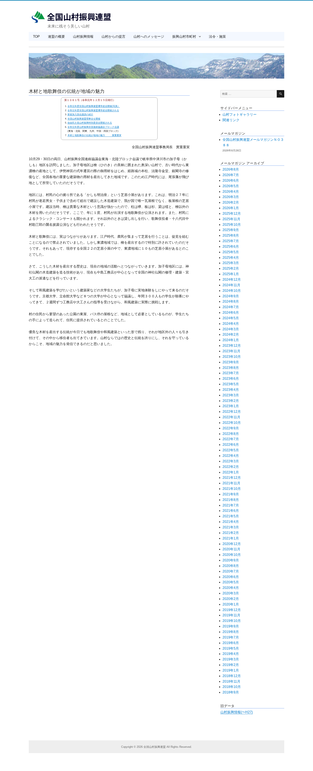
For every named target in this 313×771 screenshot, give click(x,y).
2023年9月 (231, 362)
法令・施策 (217, 36)
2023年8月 (231, 368)
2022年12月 (232, 411)
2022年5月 (231, 450)
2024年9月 (231, 296)
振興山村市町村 (184, 36)
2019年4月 (231, 654)
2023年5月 (231, 384)
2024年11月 (231, 285)
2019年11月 (231, 615)
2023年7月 (231, 373)
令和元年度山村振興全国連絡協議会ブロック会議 (93, 127)
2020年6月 (231, 577)
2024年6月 (231, 312)
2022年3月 (231, 461)
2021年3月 (231, 527)
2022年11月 (231, 417)
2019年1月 (231, 670)
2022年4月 (231, 455)
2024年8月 (231, 301)
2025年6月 (231, 246)
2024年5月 (231, 318)
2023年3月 (231, 395)
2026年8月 (231, 169)
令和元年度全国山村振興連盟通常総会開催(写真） (93, 106)
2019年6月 (231, 643)
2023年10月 (232, 356)
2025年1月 (231, 274)
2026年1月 (231, 208)
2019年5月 (231, 648)
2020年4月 (231, 588)
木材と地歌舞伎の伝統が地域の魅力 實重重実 (94, 135)
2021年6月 (231, 510)
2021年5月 (231, 516)
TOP (36, 36)
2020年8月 (231, 566)
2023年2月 (231, 401)
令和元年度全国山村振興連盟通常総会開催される (93, 110)
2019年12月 (232, 610)
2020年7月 (231, 571)
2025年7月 (231, 241)
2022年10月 (232, 422)
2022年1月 (231, 472)
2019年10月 (232, 621)
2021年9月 (231, 494)
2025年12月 (232, 213)
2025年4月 (231, 257)
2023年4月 (231, 389)
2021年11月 (231, 483)
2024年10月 (232, 290)
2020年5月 (231, 582)
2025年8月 (231, 235)
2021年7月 (231, 505)
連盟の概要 (56, 36)
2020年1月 (231, 604)
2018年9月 (231, 692)
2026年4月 (231, 191)
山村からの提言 (113, 36)
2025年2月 (231, 268)
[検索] (280, 94)
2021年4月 (231, 522)
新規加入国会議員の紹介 (80, 114)
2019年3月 (231, 659)
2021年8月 (231, 500)
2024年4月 (231, 323)
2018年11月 (231, 681)
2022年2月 (231, 467)
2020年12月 (232, 544)
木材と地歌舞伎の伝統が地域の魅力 (67, 90)
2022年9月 (231, 428)
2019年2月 (231, 665)
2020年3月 (231, 593)
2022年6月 (231, 444)
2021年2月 (231, 533)
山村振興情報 (83, 36)
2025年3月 (231, 263)
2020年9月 (231, 560)
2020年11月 (231, 549)
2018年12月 (232, 676)
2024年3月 (231, 329)
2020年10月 (232, 555)
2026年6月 (231, 180)
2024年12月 (232, 279)
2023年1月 (231, 406)
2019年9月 (231, 626)
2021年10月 (232, 489)
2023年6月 (231, 378)
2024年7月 (231, 307)
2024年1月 (231, 340)
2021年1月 (231, 538)
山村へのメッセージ (149, 36)
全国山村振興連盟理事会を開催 (83, 118)
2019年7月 (231, 637)
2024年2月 (231, 334)
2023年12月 (232, 345)
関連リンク (231, 120)
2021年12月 (232, 477)
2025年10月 (232, 224)
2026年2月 (231, 202)
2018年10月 (232, 687)
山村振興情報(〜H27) (236, 712)
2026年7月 (231, 175)
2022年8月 (231, 434)
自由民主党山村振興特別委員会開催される (89, 122)
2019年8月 (231, 632)
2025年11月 (231, 219)
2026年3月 (231, 197)
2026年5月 (231, 186)
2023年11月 (231, 351)
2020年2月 (231, 599)
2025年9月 (231, 230)
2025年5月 (231, 252)
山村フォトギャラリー (240, 114)
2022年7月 (231, 439)
